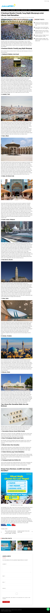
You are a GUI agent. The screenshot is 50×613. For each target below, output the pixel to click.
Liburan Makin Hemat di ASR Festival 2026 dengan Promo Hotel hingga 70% (42, 28)
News (29, 10)
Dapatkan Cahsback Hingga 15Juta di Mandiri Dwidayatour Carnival (42, 36)
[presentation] (29, 542)
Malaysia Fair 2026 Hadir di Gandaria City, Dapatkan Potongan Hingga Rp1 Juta (41, 24)
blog (24, 522)
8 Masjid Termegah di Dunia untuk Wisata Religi (23, 532)
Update (6, 528)
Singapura (13, 10)
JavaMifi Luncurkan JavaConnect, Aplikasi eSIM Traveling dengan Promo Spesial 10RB (25, 547)
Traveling (2, 528)
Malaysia (18, 10)
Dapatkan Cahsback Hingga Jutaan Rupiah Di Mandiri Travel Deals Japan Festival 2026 (42, 39)
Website (4, 588)
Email (3, 582)
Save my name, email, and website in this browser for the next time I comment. (16, 598)
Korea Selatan (24, 10)
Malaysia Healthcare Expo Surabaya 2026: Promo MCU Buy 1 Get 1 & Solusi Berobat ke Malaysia (42, 31)
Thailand (8, 10)
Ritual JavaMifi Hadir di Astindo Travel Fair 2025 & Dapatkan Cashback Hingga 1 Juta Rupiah (10, 532)
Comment (4, 564)
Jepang (2, 10)
